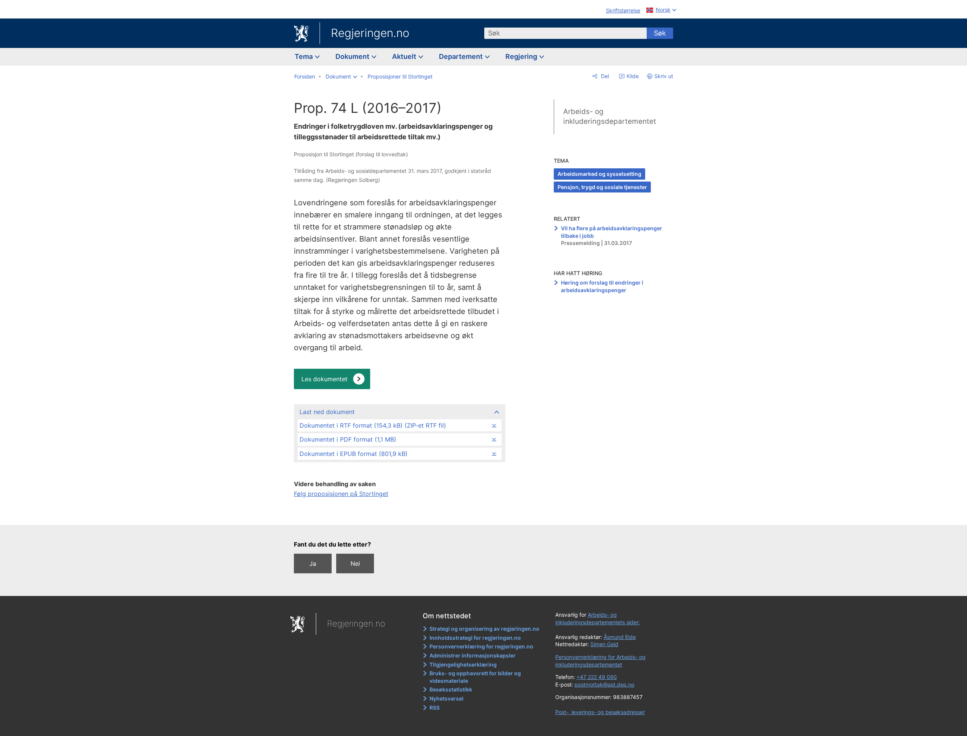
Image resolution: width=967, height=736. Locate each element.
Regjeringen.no (370, 33)
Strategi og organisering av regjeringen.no (484, 628)
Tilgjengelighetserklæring (463, 664)
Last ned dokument (327, 412)
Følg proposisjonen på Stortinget (341, 493)
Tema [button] (304, 56)
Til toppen (399, 514)
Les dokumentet (324, 379)
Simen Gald (604, 644)
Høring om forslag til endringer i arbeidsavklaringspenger (602, 286)
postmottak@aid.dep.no (604, 684)
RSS (434, 707)
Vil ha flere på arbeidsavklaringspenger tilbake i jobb (611, 232)
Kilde (632, 76)
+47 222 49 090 (596, 677)
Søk (660, 33)
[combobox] (565, 33)
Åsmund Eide (620, 637)
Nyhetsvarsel (446, 698)
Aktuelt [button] (405, 56)
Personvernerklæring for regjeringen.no (481, 646)
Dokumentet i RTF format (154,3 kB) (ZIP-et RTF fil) (373, 425)
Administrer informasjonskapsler (472, 655)
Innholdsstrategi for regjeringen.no (475, 637)
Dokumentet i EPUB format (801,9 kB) (354, 453)
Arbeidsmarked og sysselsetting (599, 174)
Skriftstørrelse (623, 10)
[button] (341, 76)
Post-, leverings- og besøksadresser (600, 712)
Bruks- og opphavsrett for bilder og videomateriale (475, 677)
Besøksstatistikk (450, 689)
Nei (355, 563)
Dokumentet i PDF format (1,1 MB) (348, 439)
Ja (312, 563)
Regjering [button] (522, 56)
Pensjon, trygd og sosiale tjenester (602, 187)
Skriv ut (663, 76)
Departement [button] (461, 56)
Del (604, 76)
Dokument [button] (353, 56)
